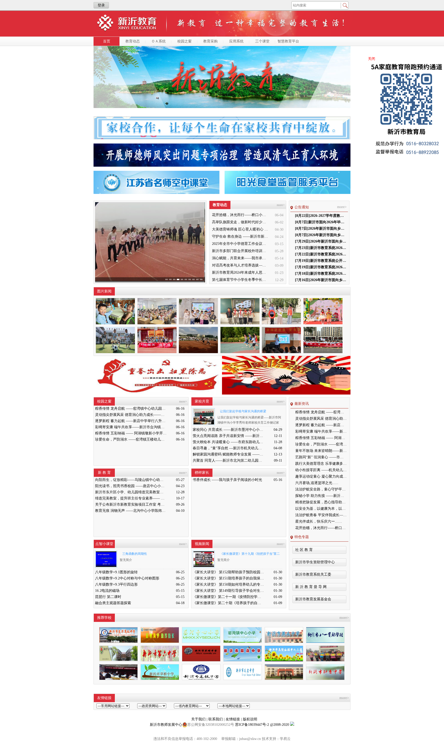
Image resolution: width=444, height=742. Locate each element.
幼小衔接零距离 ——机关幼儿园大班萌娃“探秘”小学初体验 (321, 470)
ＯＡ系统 (158, 41)
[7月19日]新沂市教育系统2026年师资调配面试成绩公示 (320, 267)
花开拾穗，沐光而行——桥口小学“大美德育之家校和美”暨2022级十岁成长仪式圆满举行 (240, 215)
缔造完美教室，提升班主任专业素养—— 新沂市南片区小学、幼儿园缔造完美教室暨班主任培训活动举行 (130, 498)
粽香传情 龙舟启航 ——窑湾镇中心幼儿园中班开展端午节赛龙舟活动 (130, 408)
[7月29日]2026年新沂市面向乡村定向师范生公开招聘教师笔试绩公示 (320, 241)
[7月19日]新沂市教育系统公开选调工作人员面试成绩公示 (320, 261)
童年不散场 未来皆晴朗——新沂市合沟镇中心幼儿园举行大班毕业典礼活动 (321, 451)
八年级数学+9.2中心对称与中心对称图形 (127, 578)
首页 (106, 41)
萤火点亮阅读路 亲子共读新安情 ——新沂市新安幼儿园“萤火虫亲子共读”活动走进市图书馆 (228, 436)
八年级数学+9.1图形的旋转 (116, 572)
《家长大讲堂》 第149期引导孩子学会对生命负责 (228, 591)
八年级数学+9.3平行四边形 (116, 584)
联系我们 (216, 719)
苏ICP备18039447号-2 (252, 725)
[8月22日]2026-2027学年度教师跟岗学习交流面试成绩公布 (320, 216)
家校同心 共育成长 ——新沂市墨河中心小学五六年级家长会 (228, 430)
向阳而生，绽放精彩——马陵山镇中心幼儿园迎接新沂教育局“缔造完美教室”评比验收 (130, 480)
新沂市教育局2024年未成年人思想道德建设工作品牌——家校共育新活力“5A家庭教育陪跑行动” (240, 272)
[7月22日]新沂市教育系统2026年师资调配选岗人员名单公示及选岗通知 (320, 254)
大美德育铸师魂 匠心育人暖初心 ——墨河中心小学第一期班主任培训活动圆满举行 (240, 229)
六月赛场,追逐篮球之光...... (316, 483)
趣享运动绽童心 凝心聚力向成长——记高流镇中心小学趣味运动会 (321, 476)
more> (281, 205)
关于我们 (199, 719)
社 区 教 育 (304, 550)
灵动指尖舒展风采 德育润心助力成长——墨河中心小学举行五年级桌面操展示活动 (130, 415)
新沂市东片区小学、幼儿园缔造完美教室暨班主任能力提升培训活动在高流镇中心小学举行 (130, 492)
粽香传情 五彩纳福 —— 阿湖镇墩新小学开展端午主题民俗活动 (130, 433)
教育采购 (210, 41)
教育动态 (132, 41)
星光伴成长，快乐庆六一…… (318, 521)
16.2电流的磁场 (107, 591)
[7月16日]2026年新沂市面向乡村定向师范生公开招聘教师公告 (320, 280)
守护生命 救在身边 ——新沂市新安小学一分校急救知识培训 (240, 236)
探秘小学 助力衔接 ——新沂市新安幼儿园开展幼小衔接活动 (321, 496)
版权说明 (250, 719)
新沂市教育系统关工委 (313, 574)
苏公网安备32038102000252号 (210, 725)
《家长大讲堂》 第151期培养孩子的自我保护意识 (228, 578)
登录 (101, 5)
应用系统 (236, 41)
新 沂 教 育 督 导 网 (311, 587)
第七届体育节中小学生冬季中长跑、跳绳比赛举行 (240, 280)
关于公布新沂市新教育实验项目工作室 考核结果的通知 (130, 504)
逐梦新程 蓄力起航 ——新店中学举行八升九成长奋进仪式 (130, 421)
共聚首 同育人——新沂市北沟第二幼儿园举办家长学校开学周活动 (228, 460)
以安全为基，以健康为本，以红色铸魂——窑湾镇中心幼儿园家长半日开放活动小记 (321, 509)
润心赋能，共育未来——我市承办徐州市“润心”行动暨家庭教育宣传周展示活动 (240, 258)
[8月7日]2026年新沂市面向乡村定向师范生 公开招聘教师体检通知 (320, 228)
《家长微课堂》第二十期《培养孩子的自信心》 (228, 603)
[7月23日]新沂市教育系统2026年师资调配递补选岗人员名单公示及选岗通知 (320, 248)
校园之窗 (184, 41)
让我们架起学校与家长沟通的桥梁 (243, 411)
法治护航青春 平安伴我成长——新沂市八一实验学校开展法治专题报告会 (321, 515)
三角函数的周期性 (134, 554)
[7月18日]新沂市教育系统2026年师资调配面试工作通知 (320, 273)
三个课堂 (262, 41)
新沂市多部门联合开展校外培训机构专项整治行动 (240, 251)
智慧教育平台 (288, 41)
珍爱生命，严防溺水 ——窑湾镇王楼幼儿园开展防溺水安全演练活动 (130, 439)
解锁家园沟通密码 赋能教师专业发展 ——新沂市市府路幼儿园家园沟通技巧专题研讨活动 (228, 454)
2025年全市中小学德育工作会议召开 (240, 244)
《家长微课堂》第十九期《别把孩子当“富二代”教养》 (248, 554)
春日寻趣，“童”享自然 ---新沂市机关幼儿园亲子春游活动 (228, 448)
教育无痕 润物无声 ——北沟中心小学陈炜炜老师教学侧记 (130, 511)
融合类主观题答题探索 (113, 603)
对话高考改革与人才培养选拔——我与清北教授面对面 (240, 265)
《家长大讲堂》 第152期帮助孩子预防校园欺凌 (228, 572)
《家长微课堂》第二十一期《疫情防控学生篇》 (228, 597)
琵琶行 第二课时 (108, 597)
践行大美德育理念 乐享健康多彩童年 (321, 464)
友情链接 (233, 719)
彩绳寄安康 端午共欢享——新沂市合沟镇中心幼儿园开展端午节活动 (130, 427)
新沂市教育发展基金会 (313, 599)
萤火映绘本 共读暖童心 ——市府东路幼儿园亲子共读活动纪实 (228, 442)
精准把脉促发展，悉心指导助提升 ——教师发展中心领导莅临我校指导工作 (321, 502)
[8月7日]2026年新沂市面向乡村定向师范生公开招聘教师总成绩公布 (320, 235)
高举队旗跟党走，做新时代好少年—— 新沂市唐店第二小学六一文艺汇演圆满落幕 (240, 222)
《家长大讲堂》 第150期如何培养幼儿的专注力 (228, 584)
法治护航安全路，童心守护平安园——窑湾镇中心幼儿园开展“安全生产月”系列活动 (321, 489)
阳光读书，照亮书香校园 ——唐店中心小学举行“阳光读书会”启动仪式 (130, 486)
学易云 (285, 739)
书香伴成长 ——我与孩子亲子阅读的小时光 (227, 480)
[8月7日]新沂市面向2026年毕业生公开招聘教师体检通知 (320, 222)
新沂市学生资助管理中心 (315, 562)
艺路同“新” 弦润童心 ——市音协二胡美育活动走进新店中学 (321, 457)
